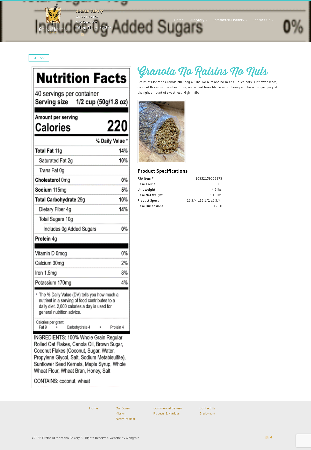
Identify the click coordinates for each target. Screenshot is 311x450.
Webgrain (132, 438)
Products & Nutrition (166, 413)
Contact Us (261, 20)
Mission (120, 413)
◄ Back (39, 58)
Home (179, 20)
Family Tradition (126, 419)
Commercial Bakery (229, 20)
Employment (207, 413)
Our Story (197, 20)
